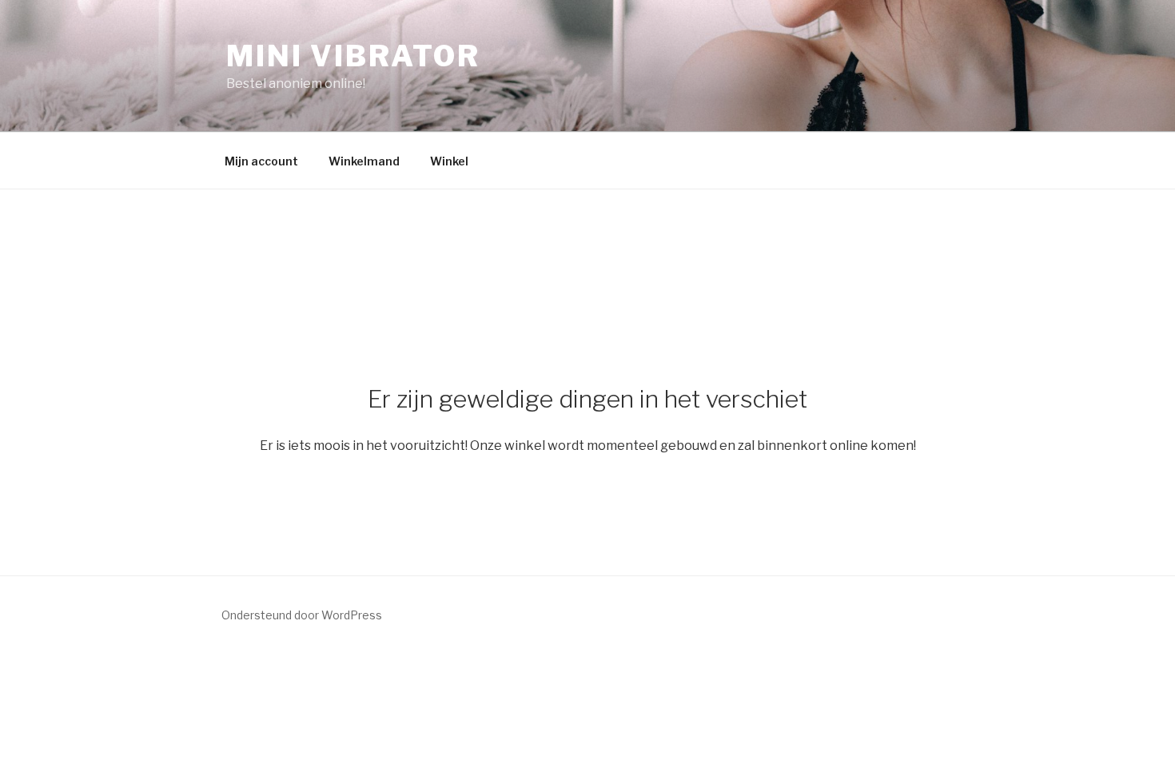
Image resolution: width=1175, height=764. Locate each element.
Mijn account (261, 161)
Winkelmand (364, 161)
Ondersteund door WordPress (301, 615)
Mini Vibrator (353, 56)
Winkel (449, 161)
